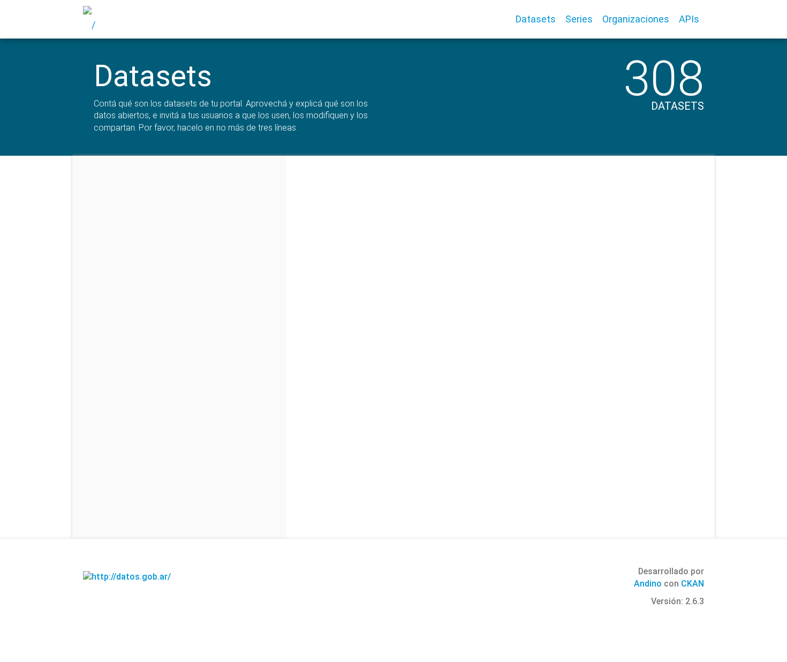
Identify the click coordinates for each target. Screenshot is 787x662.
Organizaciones (635, 19)
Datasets (536, 19)
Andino (648, 584)
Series (579, 19)
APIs (689, 19)
